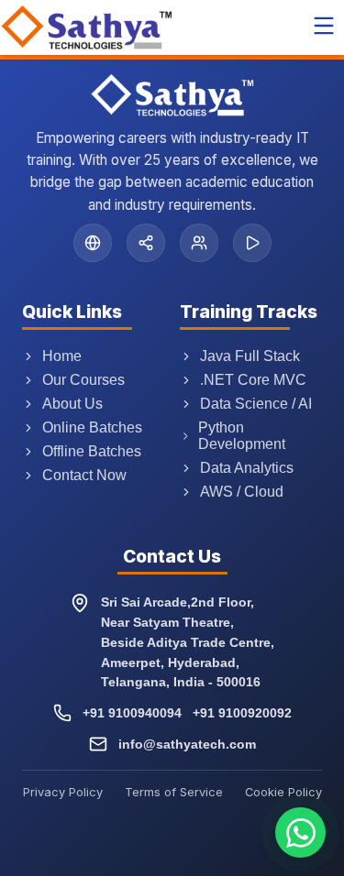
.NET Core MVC (253, 380)
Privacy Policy (63, 792)
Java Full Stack (250, 356)
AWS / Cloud (241, 491)
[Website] (92, 243)
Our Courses (83, 380)
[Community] (199, 243)
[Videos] (252, 243)
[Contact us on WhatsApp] (300, 832)
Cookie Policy (283, 792)
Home (62, 356)
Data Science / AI (256, 403)
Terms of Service (174, 792)
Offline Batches (91, 451)
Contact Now (84, 475)
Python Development (241, 436)
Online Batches (92, 427)
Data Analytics (247, 468)
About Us (72, 403)
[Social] (146, 243)
